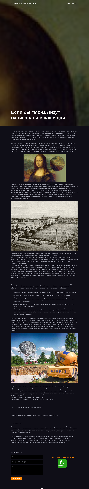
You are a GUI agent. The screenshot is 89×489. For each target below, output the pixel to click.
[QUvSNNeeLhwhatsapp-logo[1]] (62, 463)
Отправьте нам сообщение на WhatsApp (62, 457)
